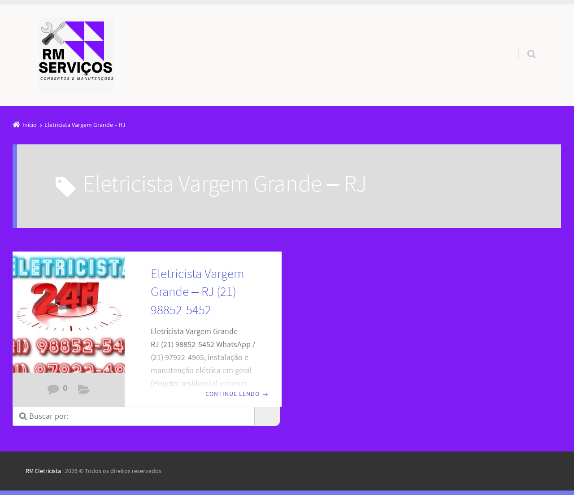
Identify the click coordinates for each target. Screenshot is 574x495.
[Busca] (523, 45)
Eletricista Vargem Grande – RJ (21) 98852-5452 (197, 291)
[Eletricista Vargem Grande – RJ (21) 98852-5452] (69, 317)
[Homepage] (76, 55)
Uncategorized (84, 391)
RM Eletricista (43, 471)
